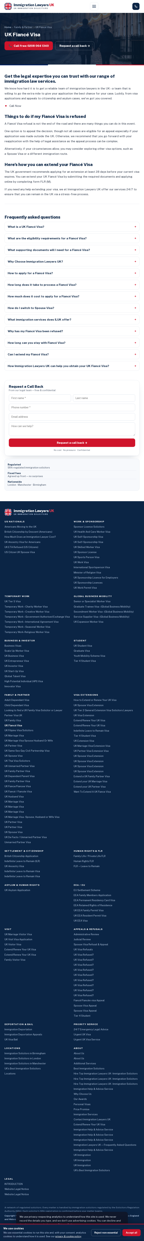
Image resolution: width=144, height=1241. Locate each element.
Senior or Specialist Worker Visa (92, 601)
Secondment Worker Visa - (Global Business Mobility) (104, 611)
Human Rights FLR (84, 861)
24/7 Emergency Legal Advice (91, 1029)
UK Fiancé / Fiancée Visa (18, 791)
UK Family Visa (12, 720)
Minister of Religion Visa (87, 572)
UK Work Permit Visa (85, 587)
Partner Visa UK (13, 715)
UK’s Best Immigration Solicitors (22, 1068)
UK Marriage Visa (14, 735)
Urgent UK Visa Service (87, 1039)
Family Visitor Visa (14, 959)
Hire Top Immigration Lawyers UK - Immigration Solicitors (106, 1073)
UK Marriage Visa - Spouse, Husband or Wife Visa (31, 817)
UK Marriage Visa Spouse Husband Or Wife (28, 740)
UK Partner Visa (13, 745)
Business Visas (12, 645)
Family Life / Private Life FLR (90, 856)
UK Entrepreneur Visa (16, 661)
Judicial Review (82, 939)
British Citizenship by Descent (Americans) (28, 531)
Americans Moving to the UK (20, 526)
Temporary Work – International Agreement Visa (31, 621)
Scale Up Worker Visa (16, 650)
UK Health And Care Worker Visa (92, 531)
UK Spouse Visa (13, 755)
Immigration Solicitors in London (22, 1058)
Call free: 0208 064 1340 (29, 46)
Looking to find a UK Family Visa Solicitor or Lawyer (33, 710)
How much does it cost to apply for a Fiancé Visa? (43, 296)
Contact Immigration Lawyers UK (92, 1119)
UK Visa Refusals (83, 949)
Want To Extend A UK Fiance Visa (92, 791)
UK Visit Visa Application (18, 939)
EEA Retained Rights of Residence (93, 905)
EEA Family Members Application (92, 895)
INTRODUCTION (13, 1184)
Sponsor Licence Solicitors (89, 526)
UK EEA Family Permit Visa (89, 910)
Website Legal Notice (16, 1189)
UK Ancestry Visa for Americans (22, 542)
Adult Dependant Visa (16, 700)
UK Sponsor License (85, 552)
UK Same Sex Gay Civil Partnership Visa (27, 750)
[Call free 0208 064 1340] (136, 6)
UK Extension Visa (84, 740)
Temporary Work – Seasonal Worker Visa (27, 626)
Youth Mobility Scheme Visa (89, 655)
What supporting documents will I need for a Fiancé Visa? (49, 250)
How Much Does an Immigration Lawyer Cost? (30, 536)
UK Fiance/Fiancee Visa (17, 786)
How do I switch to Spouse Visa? (31, 308)
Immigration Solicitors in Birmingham (25, 1053)
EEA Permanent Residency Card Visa (94, 900)
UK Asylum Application (17, 890)
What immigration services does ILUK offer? (39, 319)
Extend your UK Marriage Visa (90, 781)
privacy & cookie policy (68, 1236)
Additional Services (85, 1063)
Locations (10, 1073)
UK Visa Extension (84, 715)
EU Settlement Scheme (87, 890)
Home (7, 27)
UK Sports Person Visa (86, 557)
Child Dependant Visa (16, 705)
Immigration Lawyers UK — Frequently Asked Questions (105, 1144)
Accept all (131, 1232)
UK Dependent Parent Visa (19, 776)
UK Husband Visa (14, 796)
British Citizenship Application (21, 856)
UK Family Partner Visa (17, 771)
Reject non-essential (106, 1232)
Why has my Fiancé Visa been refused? (35, 331)
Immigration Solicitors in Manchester (25, 1063)
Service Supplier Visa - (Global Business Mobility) (101, 616)
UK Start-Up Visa (14, 671)
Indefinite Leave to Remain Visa (91, 730)
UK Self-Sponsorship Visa (88, 536)
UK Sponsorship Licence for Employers (96, 577)
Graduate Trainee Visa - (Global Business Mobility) (102, 606)
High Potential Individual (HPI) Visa (23, 681)
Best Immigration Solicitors (89, 1068)
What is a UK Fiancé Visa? (26, 226)
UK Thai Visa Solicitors (17, 760)
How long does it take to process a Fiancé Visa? (42, 284)
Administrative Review (86, 934)
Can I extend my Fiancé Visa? (28, 354)
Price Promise (81, 1109)
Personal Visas (82, 1104)
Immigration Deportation (18, 1029)
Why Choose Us (83, 1094)
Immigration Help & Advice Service (93, 1089)
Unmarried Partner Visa (17, 842)
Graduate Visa (82, 650)
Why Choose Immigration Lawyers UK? (35, 261)
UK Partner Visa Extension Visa (91, 751)
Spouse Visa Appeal (85, 1005)
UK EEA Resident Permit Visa (90, 915)
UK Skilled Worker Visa (87, 547)
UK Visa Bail (11, 1039)
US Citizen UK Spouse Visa (19, 552)
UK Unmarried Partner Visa (19, 766)
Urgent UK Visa (82, 1034)
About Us (79, 1053)
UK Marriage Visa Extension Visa (92, 745)
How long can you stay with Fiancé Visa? (36, 342)
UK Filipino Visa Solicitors (18, 730)
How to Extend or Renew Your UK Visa (95, 700)
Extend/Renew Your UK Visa (89, 720)
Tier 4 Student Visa (85, 661)
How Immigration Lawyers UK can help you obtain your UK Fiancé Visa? (58, 366)
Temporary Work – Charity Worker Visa (26, 606)
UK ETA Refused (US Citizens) (21, 547)
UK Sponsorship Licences (88, 582)
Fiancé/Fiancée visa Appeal (89, 1000)
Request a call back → (74, 45)
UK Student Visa (83, 645)
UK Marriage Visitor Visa (18, 934)
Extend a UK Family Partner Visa (92, 776)
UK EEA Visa (81, 920)
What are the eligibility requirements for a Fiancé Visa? (47, 238)
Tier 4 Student (82, 1015)
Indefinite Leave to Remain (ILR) (22, 861)
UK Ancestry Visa (14, 866)
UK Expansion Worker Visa (88, 621)
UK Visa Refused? (84, 954)
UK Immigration (82, 1155)
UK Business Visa (14, 655)
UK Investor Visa (13, 666)
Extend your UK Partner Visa (90, 786)
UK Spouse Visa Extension (89, 705)
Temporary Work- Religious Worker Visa (26, 632)
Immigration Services (86, 1114)
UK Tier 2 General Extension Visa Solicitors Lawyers (103, 710)
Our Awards (80, 1099)
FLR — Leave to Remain (87, 866)
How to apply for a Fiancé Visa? (30, 273)
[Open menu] (94, 6)
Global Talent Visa (15, 676)
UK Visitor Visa (12, 944)
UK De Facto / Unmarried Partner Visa (25, 837)
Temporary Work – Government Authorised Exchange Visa (37, 616)
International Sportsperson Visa (92, 567)
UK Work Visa (81, 562)
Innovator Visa (12, 686)
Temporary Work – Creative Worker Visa (26, 611)
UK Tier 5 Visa (12, 601)
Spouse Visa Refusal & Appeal (91, 944)
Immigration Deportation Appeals (23, 1034)
